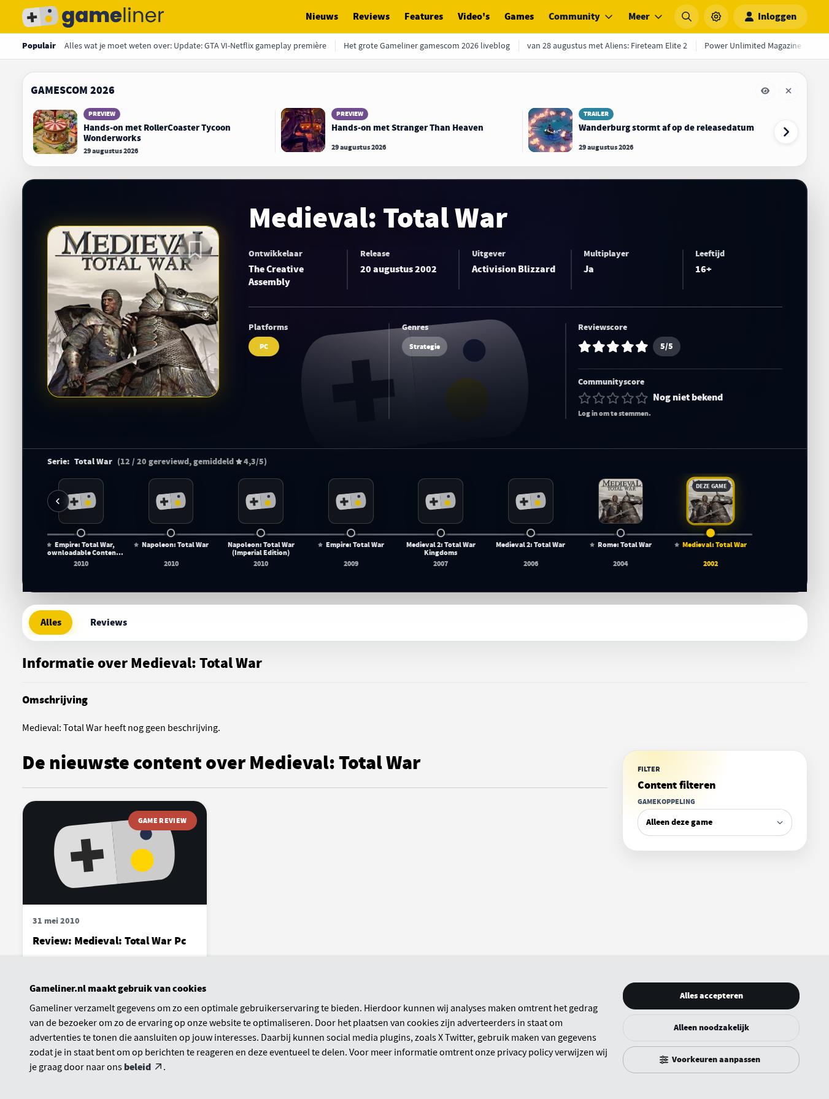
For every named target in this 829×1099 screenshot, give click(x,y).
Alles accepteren (711, 995)
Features (423, 16)
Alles (50, 622)
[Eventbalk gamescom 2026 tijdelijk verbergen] (765, 91)
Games (519, 16)
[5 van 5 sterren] (642, 398)
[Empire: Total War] (351, 501)
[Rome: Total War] (621, 501)
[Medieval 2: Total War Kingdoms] (440, 501)
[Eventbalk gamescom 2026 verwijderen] (788, 91)
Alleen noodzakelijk (711, 1027)
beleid (137, 1067)
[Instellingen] (716, 16)
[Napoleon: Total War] (171, 501)
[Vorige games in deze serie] (58, 501)
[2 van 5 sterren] (599, 398)
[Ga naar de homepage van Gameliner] (93, 17)
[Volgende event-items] (786, 132)
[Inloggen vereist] (195, 250)
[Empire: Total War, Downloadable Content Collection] (81, 501)
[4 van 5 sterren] (627, 398)
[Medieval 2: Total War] (530, 501)
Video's (474, 16)
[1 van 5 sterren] (585, 398)
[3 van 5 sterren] (613, 398)
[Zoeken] (686, 16)
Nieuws (322, 16)
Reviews (371, 16)
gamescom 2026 (73, 90)
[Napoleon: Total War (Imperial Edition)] (260, 501)
